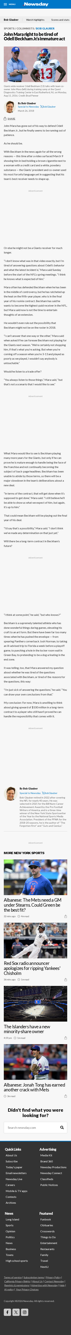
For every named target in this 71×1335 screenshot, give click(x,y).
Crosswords (47, 1231)
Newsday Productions (53, 1167)
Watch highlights (35, 19)
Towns (9, 1254)
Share (11, 118)
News (9, 1243)
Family (44, 1254)
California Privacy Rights (17, 1281)
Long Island (12, 1219)
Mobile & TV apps (16, 1191)
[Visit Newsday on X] (16, 1312)
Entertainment (48, 1243)
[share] (65, 916)
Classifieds (46, 1179)
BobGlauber (49, 106)
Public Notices (49, 1184)
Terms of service (13, 1277)
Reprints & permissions (16, 1285)
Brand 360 (46, 1161)
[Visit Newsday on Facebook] (7, 1312)
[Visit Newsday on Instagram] (24, 1312)
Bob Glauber (11, 19)
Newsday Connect (51, 1173)
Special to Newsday (28, 106)
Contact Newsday (54, 1281)
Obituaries (46, 1225)
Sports (9, 28)
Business (11, 1249)
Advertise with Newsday (44, 1285)
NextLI (44, 1266)
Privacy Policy (53, 1277)
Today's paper (14, 1167)
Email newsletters (16, 1173)
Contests (11, 1196)
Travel (44, 1260)
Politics (10, 1237)
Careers (10, 1184)
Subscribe (12, 1161)
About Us (11, 1155)
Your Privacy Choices (27, 1289)
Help (62, 1285)
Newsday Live (14, 1179)
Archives (11, 1202)
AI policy (9, 1289)
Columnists (25, 28)
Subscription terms (34, 1277)
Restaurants (47, 1249)
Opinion (10, 1231)
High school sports (17, 1260)
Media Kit (46, 1155)
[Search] (62, 1127)
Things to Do (48, 1237)
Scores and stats (60, 19)
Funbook (45, 1219)
